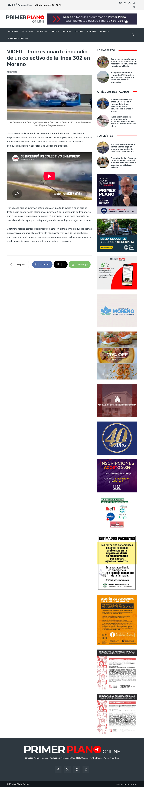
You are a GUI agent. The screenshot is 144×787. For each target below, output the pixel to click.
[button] (132, 34)
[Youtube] (120, 3)
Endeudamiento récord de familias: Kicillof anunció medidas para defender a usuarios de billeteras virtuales (123, 163)
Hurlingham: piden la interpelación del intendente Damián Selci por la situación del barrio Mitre (123, 121)
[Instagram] (134, 3)
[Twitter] (129, 3)
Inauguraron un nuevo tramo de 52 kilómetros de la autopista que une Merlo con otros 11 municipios (122, 77)
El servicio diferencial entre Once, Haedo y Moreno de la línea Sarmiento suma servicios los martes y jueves (122, 105)
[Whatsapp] (134, 7)
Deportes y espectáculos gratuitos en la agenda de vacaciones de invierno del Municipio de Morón (124, 62)
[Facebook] (125, 3)
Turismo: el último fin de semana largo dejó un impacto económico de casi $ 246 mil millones (123, 148)
